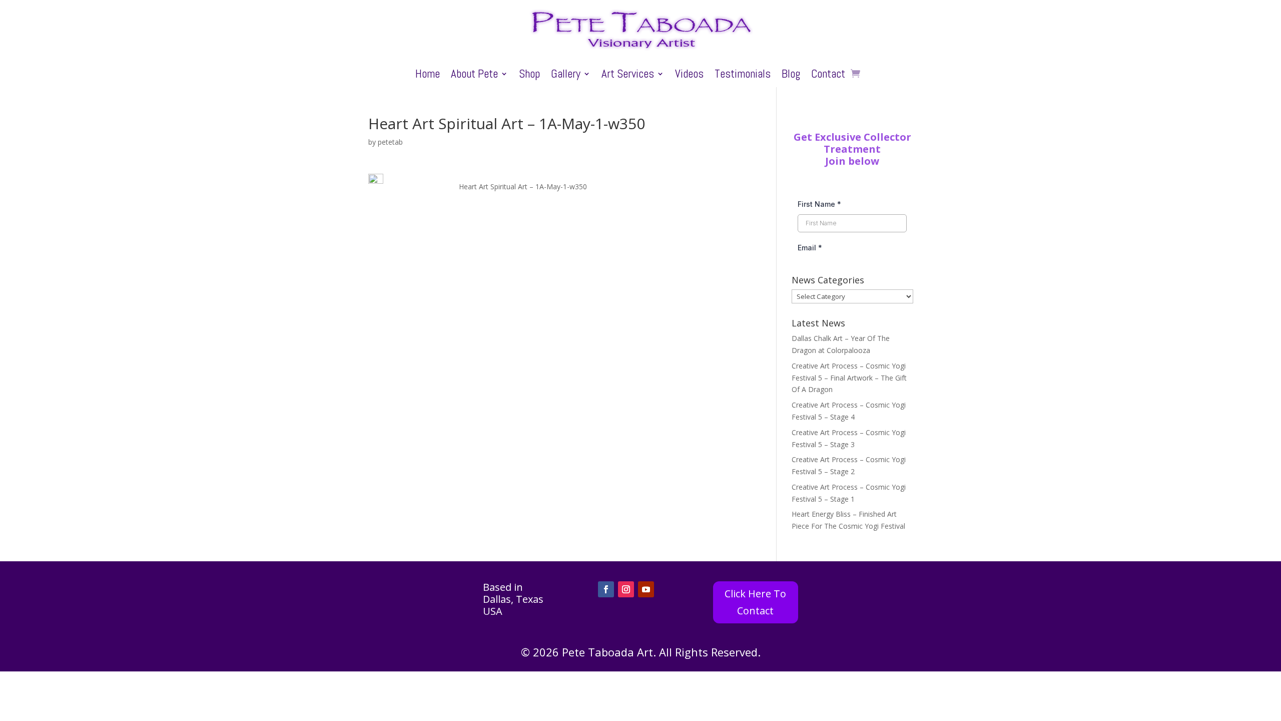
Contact (828, 75)
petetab (390, 142)
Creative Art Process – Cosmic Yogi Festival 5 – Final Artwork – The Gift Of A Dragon (849, 378)
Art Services (627, 75)
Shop (529, 75)
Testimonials (743, 75)
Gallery (565, 75)
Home (427, 75)
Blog (791, 75)
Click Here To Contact (755, 602)
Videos (689, 75)
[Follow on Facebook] (606, 589)
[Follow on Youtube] (646, 589)
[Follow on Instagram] (626, 589)
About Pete (474, 75)
